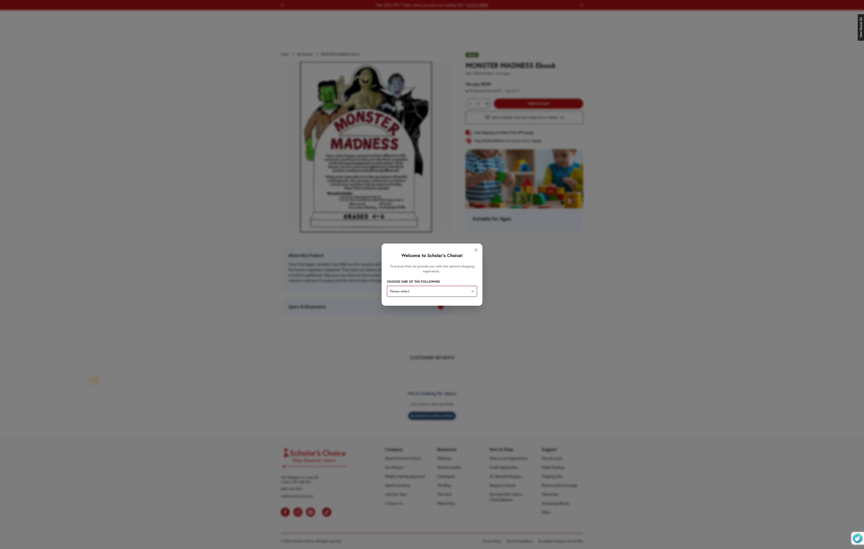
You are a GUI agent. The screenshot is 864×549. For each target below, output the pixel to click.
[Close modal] (476, 250)
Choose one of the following (413, 282)
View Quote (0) (861, 27)
